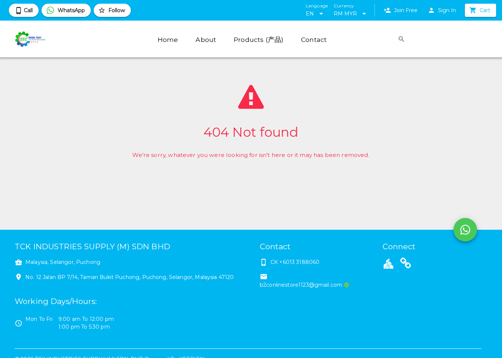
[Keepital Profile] (388, 263)
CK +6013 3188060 (294, 262)
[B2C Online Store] (406, 264)
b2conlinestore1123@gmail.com (301, 285)
